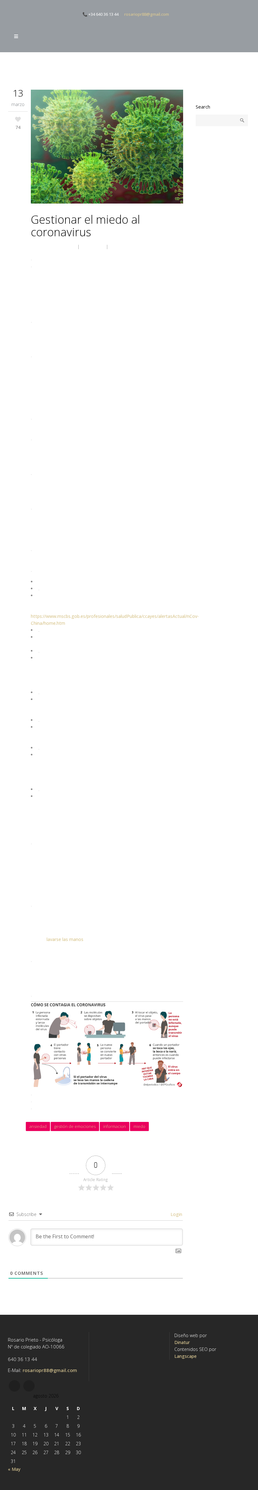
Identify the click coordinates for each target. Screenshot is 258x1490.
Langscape (185, 1356)
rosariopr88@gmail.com (146, 14)
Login (175, 1214)
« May (14, 1469)
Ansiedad (92, 246)
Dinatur (182, 1342)
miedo (139, 1126)
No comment (125, 246)
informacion (114, 1126)
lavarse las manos (65, 939)
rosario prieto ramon (52, 246)
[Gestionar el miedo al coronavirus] (107, 147)
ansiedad (38, 1126)
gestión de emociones (75, 1126)
